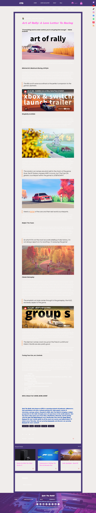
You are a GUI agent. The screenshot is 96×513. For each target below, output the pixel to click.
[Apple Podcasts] (37, 504)
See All (79, 446)
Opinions (32, 9)
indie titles (37, 426)
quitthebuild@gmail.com (54, 506)
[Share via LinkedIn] (29, 434)
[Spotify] (93, 19)
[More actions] (73, 18)
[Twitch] (93, 2)
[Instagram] (93, 12)
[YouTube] (43, 504)
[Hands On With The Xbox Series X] (25, 454)
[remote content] (48, 100)
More (72, 9)
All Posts (17, 9)
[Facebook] (93, 16)
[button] (81, 3)
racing (31, 426)
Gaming (60, 9)
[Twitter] (46, 504)
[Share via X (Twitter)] (26, 434)
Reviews (47, 9)
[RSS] (93, 25)
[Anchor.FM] (59, 504)
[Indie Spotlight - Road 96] (71, 454)
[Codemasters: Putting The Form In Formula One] (48, 455)
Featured (24, 9)
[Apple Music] (93, 22)
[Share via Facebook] (22, 434)
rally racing (51, 426)
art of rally (44, 426)
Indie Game (25, 426)
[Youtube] (93, 6)
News (54, 9)
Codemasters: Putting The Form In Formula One (47, 464)
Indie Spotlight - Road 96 (70, 463)
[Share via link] (33, 434)
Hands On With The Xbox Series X (24, 464)
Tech (66, 9)
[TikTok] (93, 9)
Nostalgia (40, 9)
